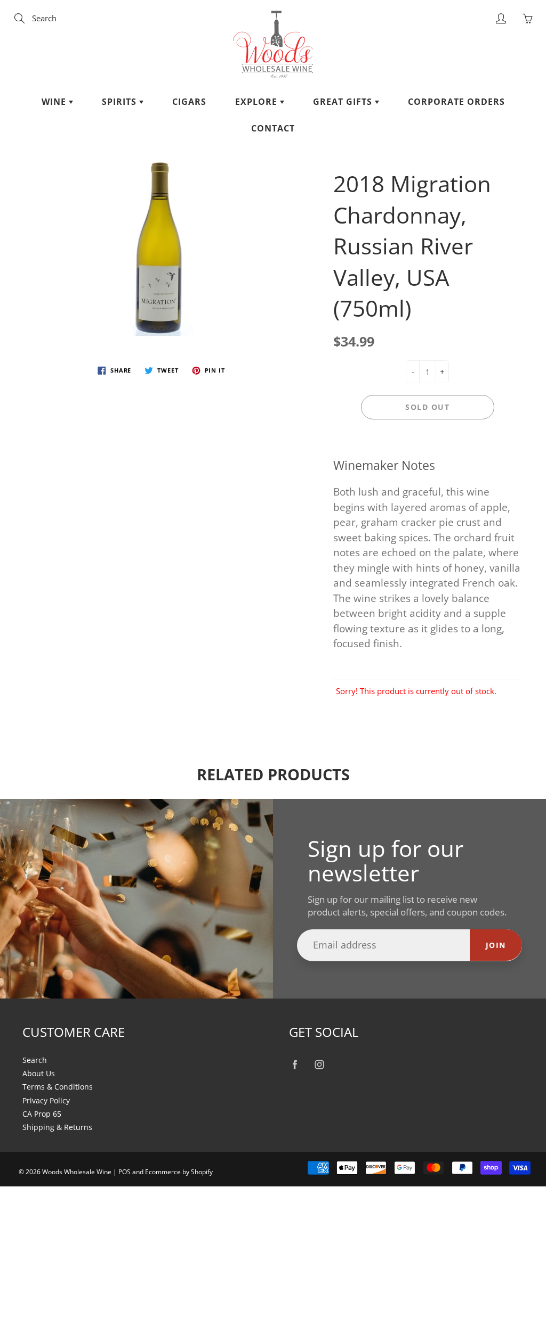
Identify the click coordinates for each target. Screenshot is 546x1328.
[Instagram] (319, 1064)
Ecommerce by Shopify (179, 1171)
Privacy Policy (46, 1101)
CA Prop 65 (41, 1114)
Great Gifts (344, 102)
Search (34, 1060)
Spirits (120, 102)
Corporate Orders (456, 102)
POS (124, 1171)
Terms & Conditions (57, 1087)
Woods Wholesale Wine (76, 1171)
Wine (55, 102)
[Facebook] (294, 1064)
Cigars (189, 102)
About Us (38, 1073)
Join (496, 945)
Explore (257, 102)
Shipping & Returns (57, 1127)
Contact (273, 128)
